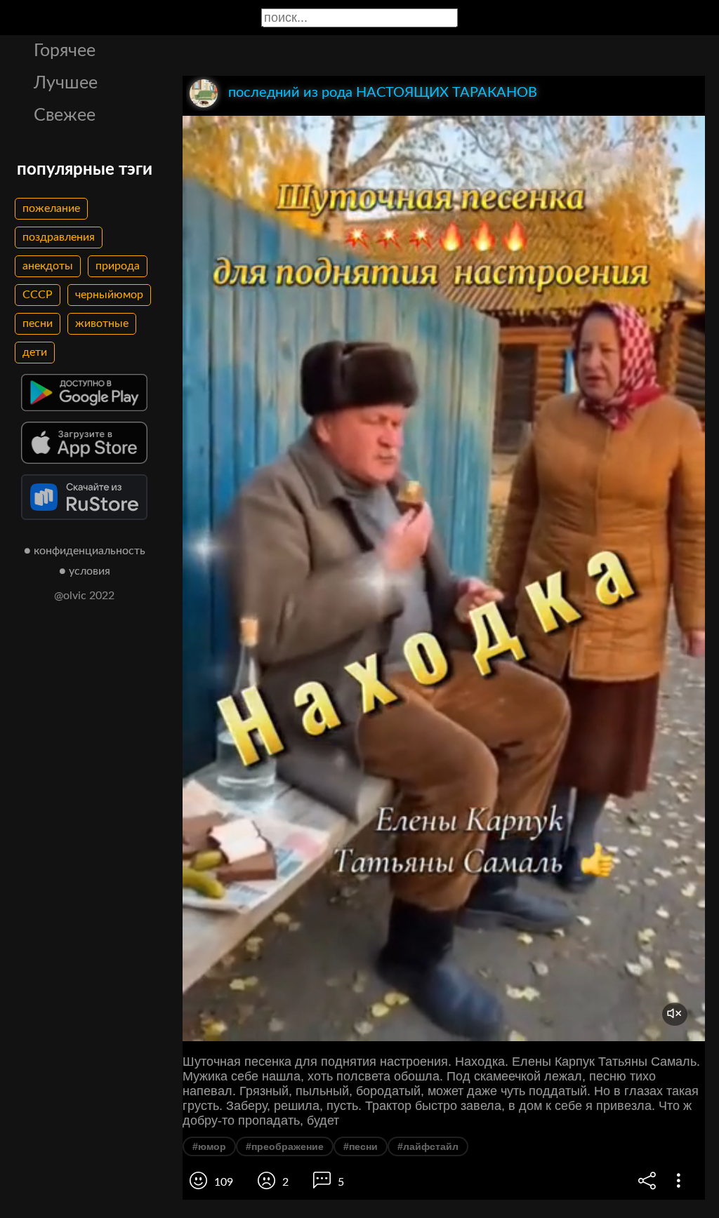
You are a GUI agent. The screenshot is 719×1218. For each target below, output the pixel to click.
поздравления (58, 237)
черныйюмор (109, 294)
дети (34, 352)
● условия (84, 571)
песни (37, 323)
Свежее (64, 115)
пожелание (51, 208)
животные (101, 323)
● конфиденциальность (84, 550)
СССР (37, 294)
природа (117, 266)
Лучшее (66, 83)
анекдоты (47, 266)
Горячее (64, 51)
